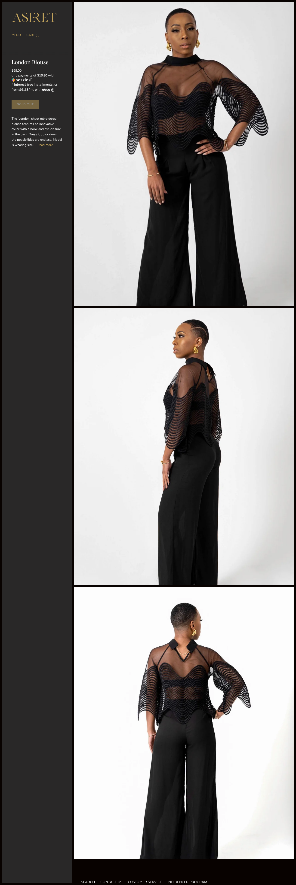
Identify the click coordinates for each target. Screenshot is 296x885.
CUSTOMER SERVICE (145, 882)
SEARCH (88, 882)
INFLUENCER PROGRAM (187, 882)
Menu (16, 35)
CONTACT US (111, 882)
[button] (37, 77)
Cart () (32, 35)
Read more (45, 145)
